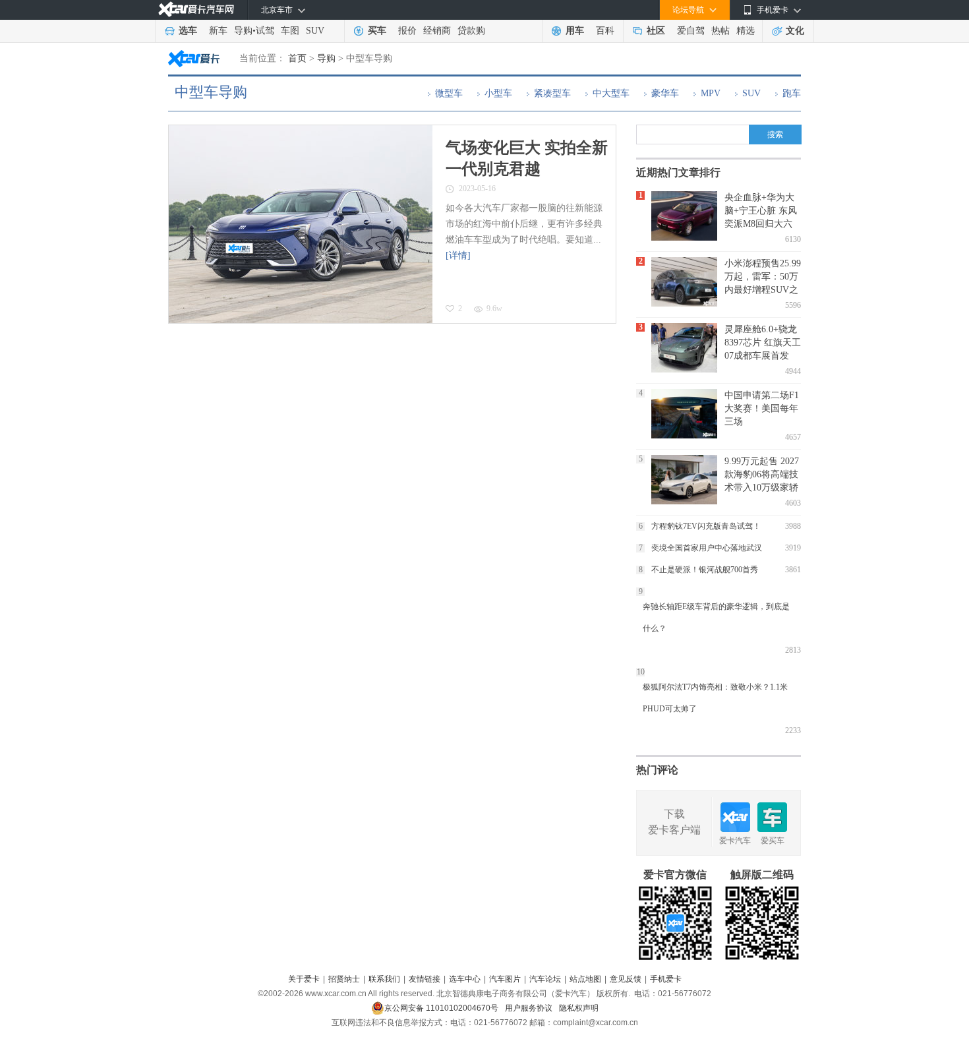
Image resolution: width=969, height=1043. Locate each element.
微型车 (449, 93)
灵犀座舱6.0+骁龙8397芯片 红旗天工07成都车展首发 (762, 342)
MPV (710, 93)
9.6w (494, 308)
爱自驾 (691, 31)
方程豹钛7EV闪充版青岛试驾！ (706, 526)
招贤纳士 (344, 979)
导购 (243, 31)
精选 (745, 31)
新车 (218, 31)
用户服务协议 (528, 1008)
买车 (377, 31)
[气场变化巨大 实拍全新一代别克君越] (300, 224)
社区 (656, 31)
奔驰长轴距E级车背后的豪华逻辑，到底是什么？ (716, 617)
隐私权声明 (579, 1008)
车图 (290, 31)
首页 (297, 58)
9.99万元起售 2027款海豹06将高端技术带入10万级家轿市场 (761, 474)
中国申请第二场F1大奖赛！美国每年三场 (761, 408)
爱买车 (772, 840)
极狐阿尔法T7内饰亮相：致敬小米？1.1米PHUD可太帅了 (715, 697)
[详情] (458, 255)
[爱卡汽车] (196, 9)
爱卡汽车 (735, 840)
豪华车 (665, 93)
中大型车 (611, 93)
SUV (315, 31)
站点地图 (585, 979)
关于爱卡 (304, 979)
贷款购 (471, 31)
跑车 (791, 93)
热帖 (720, 31)
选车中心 (465, 979)
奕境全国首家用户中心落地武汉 (706, 547)
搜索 (775, 134)
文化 (795, 31)
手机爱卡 (666, 979)
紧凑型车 (552, 93)
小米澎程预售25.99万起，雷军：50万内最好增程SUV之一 (762, 276)
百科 (605, 31)
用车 (575, 31)
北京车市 (277, 10)
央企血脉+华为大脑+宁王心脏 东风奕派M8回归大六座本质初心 (760, 211)
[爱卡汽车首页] (194, 58)
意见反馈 (625, 979)
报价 (407, 31)
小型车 (498, 93)
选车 (188, 31)
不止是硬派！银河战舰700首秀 (704, 569)
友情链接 (424, 979)
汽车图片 (505, 979)
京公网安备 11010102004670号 (441, 1008)
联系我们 (384, 979)
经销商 (437, 31)
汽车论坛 (545, 979)
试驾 (265, 31)
